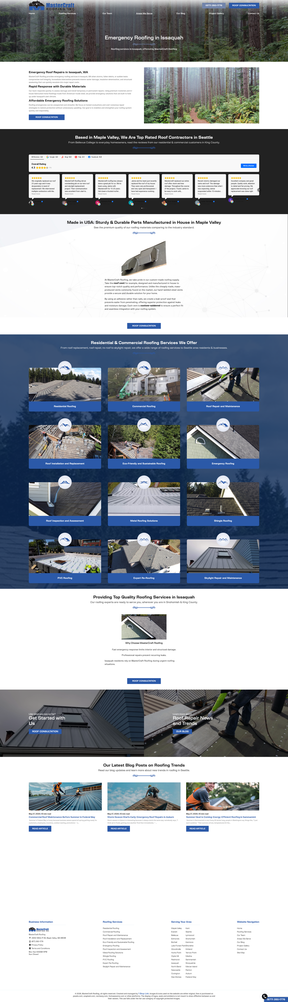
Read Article (40, 829)
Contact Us (253, 14)
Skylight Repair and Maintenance (223, 578)
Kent (188, 928)
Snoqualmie (190, 963)
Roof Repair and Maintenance (223, 406)
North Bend (176, 967)
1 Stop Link (143, 994)
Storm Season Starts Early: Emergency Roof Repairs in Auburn (140, 817)
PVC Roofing (65, 578)
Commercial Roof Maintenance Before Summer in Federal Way (62, 817)
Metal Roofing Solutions (144, 521)
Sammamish (191, 960)
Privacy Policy (37, 945)
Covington (175, 974)
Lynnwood (190, 935)
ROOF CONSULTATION (244, 6)
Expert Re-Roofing (143, 578)
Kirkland (189, 949)
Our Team (107, 14)
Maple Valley (176, 928)
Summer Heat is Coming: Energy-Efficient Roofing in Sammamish (221, 817)
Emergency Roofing (223, 464)
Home (32, 14)
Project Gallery (216, 14)
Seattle (189, 932)
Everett (174, 932)
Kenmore (189, 942)
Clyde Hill (175, 956)
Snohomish (190, 939)
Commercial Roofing (143, 406)
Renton (189, 970)
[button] (29, 190)
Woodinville (176, 949)
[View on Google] (31, 202)
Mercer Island (191, 967)
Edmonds (175, 939)
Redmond (175, 960)
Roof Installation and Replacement (64, 464)
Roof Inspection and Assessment (65, 521)
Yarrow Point (191, 953)
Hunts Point (176, 953)
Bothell (174, 942)
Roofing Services (67, 14)
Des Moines (176, 977)
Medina (189, 956)
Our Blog (180, 14)
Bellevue (174, 935)
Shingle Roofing (223, 521)
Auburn (189, 974)
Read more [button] (36, 194)
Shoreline (189, 946)
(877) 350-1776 (213, 6)
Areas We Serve (144, 14)
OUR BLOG (182, 731)
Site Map (241, 953)
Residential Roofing (65, 406)
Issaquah (175, 963)
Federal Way (191, 977)
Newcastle (175, 970)
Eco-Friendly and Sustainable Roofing (144, 464)
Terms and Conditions (40, 948)
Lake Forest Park (178, 946)
